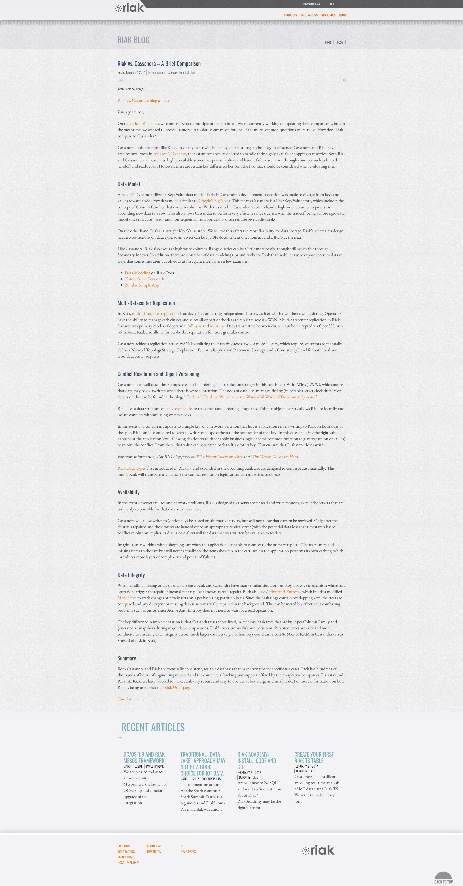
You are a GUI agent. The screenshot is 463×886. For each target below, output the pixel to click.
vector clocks (182, 408)
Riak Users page (177, 687)
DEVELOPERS (188, 851)
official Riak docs (144, 123)
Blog (342, 15)
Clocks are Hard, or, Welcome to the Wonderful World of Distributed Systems (250, 397)
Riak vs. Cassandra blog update (143, 100)
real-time (217, 326)
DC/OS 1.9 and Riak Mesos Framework (144, 757)
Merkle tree (127, 597)
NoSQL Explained (128, 862)
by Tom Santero (156, 72)
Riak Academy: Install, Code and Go (256, 760)
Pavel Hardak (155, 766)
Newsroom (154, 851)
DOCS (331, 4)
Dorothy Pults (211, 778)
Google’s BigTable (213, 200)
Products (290, 15)
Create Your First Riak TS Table (314, 757)
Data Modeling (137, 272)
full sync (195, 326)
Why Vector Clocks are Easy (219, 456)
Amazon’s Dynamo (169, 153)
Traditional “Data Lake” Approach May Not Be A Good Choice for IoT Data (203, 763)
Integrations (309, 15)
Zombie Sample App (142, 285)
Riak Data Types (131, 468)
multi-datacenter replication (155, 313)
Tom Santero (128, 699)
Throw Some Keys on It (145, 279)
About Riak (154, 846)
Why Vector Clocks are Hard (274, 456)
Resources (328, 15)
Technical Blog (187, 72)
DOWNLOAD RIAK (311, 4)
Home (328, 42)
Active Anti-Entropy (283, 591)
